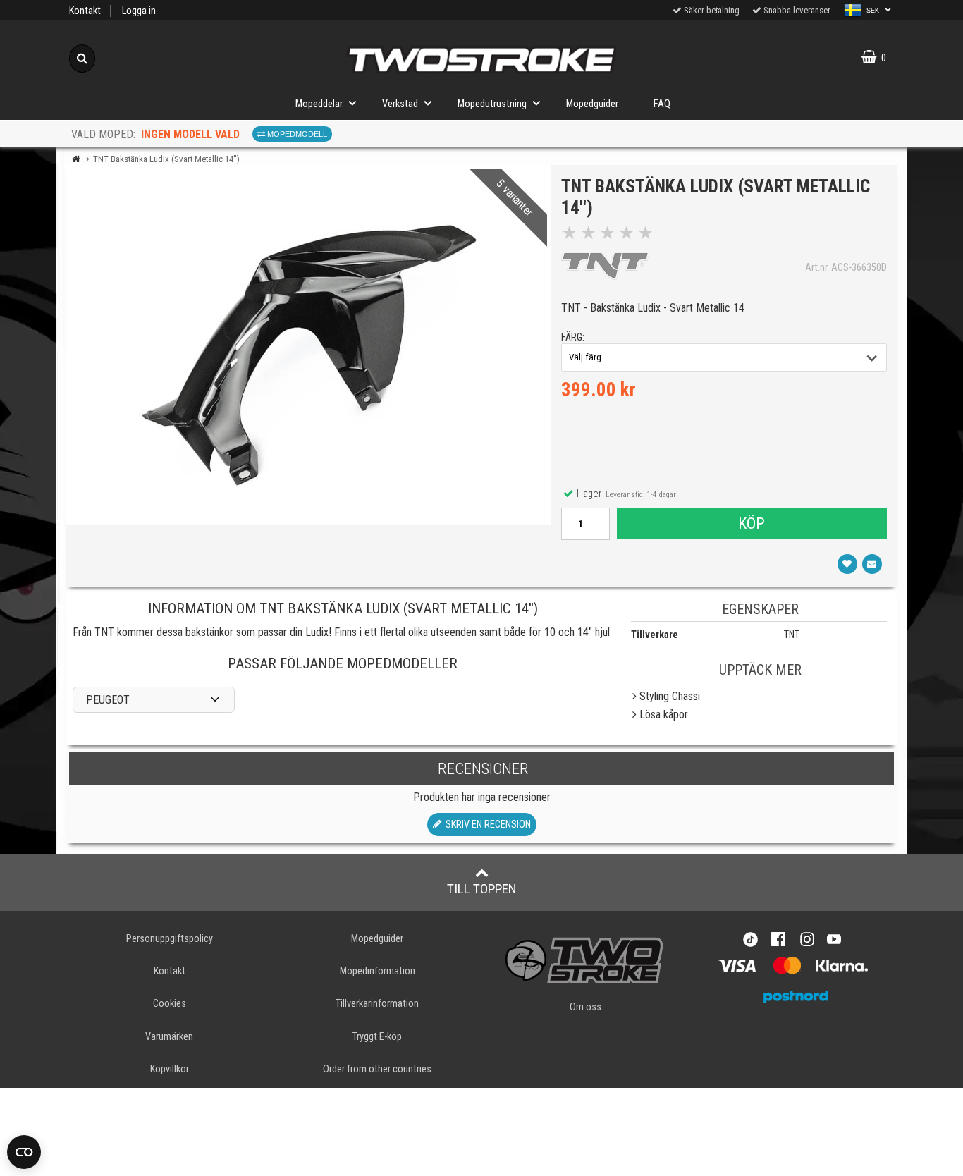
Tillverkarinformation (377, 1004)
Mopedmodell (296, 134)
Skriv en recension (486, 825)
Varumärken (169, 1037)
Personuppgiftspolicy (169, 939)
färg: (572, 337)
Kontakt (85, 11)
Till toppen (482, 889)
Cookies (169, 1004)
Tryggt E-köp (377, 1037)
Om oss (585, 1007)
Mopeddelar (319, 104)
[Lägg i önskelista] (847, 564)
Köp (751, 523)
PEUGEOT (108, 699)
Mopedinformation (377, 971)
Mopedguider (592, 104)
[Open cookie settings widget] (24, 1152)
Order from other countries (377, 1069)
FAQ (662, 104)
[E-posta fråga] (872, 564)
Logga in (139, 11)
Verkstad (400, 104)
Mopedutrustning (492, 104)
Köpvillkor (169, 1069)
